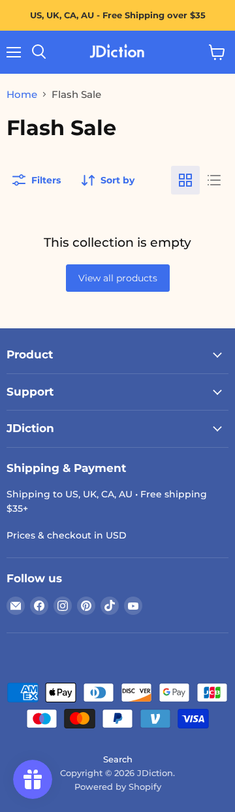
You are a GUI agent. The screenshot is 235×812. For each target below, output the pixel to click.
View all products (117, 278)
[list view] (214, 180)
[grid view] (185, 180)
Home (22, 94)
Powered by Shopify (117, 786)
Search (118, 759)
